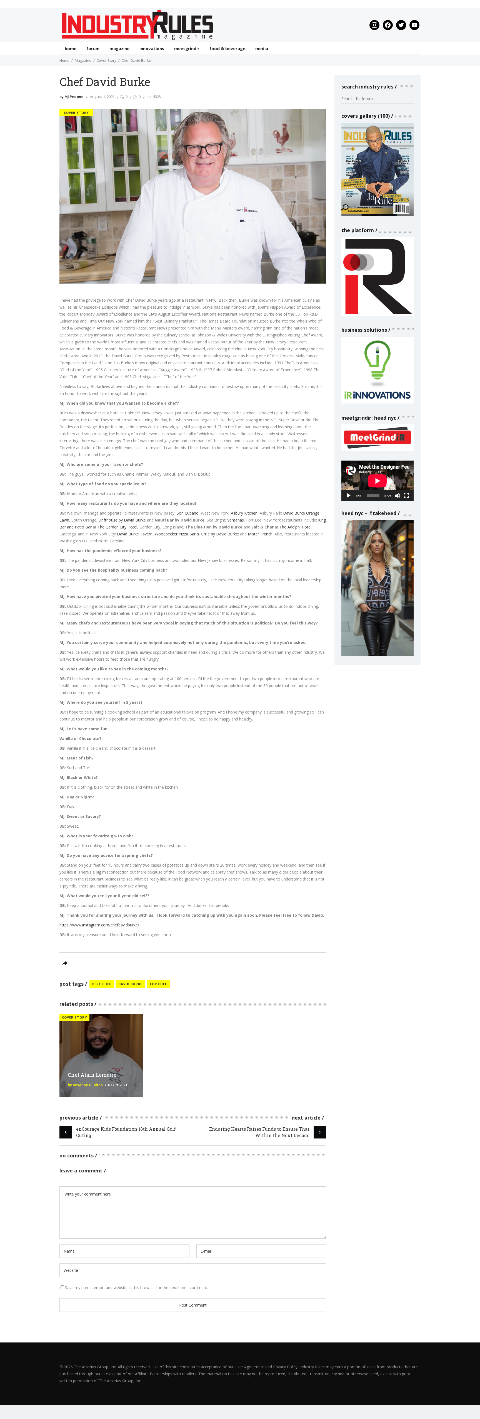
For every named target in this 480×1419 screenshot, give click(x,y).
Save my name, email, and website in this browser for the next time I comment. (136, 1287)
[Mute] (397, 495)
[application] (377, 481)
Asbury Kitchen (244, 513)
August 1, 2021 (102, 96)
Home (64, 60)
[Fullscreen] (406, 495)
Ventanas (235, 520)
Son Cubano (188, 513)
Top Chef (158, 984)
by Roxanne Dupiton (85, 1084)
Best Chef (101, 984)
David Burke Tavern (134, 534)
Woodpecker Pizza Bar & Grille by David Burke (196, 534)
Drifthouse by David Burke (122, 520)
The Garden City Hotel (117, 527)
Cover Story (106, 60)
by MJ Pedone (71, 96)
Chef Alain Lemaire (92, 1074)
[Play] (348, 495)
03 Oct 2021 (117, 1084)
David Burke (130, 984)
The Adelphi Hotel (295, 527)
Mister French (260, 534)
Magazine (83, 60)
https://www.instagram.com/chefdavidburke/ (99, 925)
